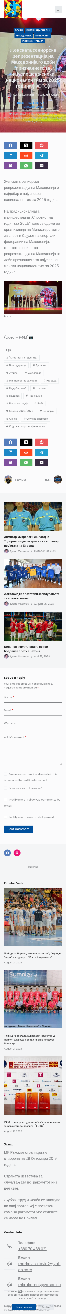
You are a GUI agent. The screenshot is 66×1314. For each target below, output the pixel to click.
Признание (34, 396)
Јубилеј (12, 373)
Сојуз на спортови (35, 419)
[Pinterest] (41, 145)
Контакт (33, 867)
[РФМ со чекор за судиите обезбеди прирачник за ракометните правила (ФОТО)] (33, 1085)
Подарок (12, 396)
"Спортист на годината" (21, 357)
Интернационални (38, 30)
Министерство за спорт (21, 380)
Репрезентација (32, 41)
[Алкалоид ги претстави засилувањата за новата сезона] (33, 573)
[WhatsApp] (26, 165)
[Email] (41, 165)
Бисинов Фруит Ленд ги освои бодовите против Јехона (26, 649)
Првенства (42, 35)
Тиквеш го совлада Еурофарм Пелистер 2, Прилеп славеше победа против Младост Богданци (29, 1039)
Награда (49, 380)
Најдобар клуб (16, 388)
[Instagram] (17, 852)
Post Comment (19, 829)
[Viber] (10, 165)
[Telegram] (41, 155)
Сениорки (46, 411)
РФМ (38, 403)
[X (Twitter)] (26, 145)
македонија (32, 373)
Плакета (39, 388)
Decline (45, 1307)
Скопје (11, 419)
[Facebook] (10, 145)
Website (10, 723)
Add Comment (15, 737)
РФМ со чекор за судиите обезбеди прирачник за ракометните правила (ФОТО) (32, 1124)
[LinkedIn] (10, 155)
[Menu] (58, 9)
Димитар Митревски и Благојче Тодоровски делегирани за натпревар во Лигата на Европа (31, 541)
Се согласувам (24, 1307)
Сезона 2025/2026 (19, 411)
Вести (19, 30)
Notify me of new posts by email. (32, 817)
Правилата (35, 788)
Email (8, 710)
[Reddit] (26, 155)
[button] (5, 316)
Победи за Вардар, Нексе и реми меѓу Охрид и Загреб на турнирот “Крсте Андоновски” (32, 955)
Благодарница (16, 365)
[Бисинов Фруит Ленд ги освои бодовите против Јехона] (33, 626)
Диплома (40, 365)
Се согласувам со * (25, 788)
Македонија (24, 35)
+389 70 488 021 (32, 1248)
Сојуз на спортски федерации (25, 426)
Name (9, 697)
